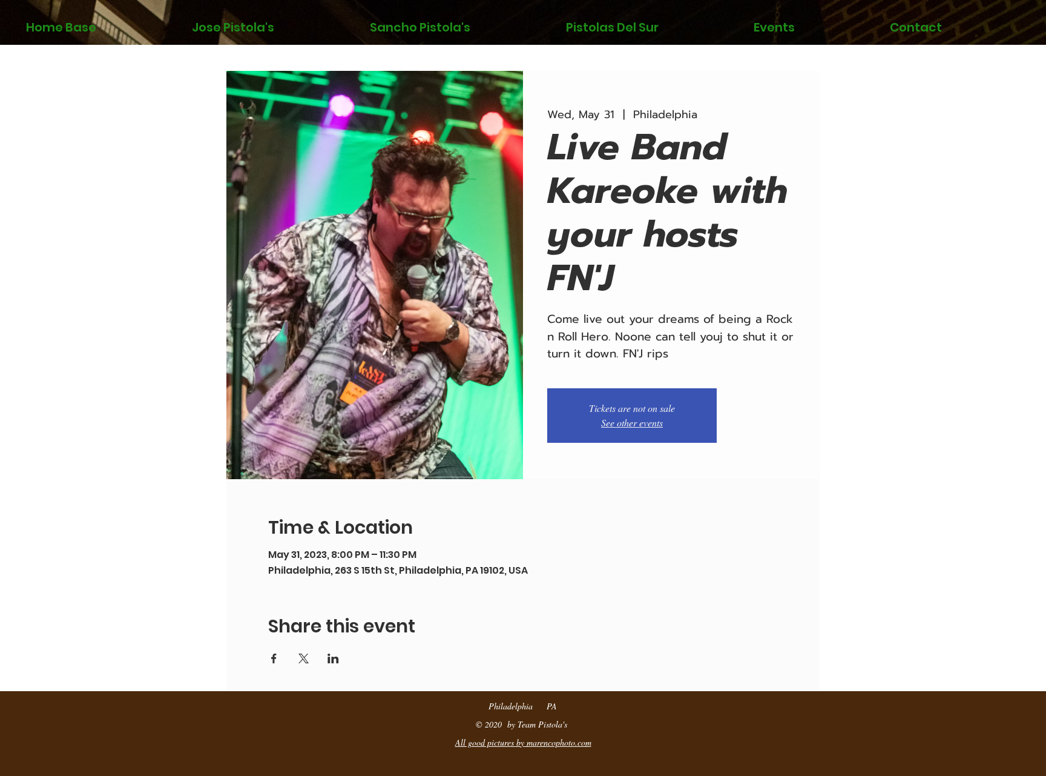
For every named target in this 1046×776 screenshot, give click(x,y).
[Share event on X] (303, 658)
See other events (632, 422)
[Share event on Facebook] (274, 658)
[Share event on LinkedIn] (333, 658)
